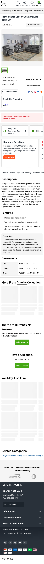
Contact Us (12, 505)
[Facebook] (29, 92)
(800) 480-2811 (13, 491)
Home (3, 11)
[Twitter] (32, 92)
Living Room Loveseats (26, 456)
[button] (18, 4)
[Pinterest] (35, 92)
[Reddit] (41, 92)
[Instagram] (25, 543)
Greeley (12, 84)
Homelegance (12, 81)
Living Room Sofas (8, 456)
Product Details (6, 25)
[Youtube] (20, 543)
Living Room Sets (30, 11)
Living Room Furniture (14, 11)
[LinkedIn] (38, 92)
